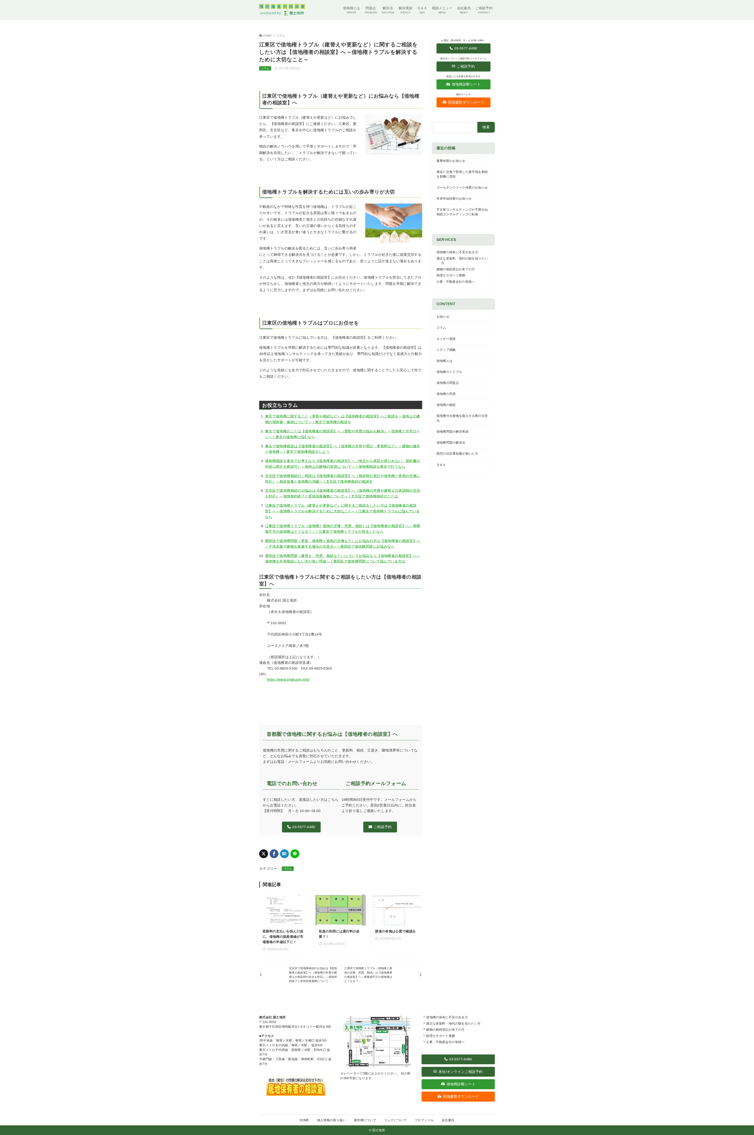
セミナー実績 (446, 338)
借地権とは (444, 360)
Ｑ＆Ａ (441, 464)
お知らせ (442, 316)
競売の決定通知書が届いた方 (457, 453)
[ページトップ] (745, 1126)
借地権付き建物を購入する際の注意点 (462, 418)
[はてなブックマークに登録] (284, 853)
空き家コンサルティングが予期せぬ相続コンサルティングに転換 (462, 212)
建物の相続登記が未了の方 (455, 269)
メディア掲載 (446, 349)
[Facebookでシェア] (274, 853)
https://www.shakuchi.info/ (288, 680)
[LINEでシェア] (294, 853)
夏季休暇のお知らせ (450, 160)
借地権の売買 (446, 393)
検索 (486, 127)
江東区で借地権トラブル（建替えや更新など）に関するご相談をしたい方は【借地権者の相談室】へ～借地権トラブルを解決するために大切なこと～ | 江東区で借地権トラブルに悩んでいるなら (342, 511)
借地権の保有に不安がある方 (457, 252)
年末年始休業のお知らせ (454, 198)
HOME (267, 35)
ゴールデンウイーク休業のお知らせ (462, 187)
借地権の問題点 (447, 382)
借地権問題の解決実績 (452, 431)
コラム (280, 35)
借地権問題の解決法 (450, 442)
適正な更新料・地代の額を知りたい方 (453, 1023)
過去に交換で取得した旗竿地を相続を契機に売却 (462, 174)
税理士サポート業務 (450, 275)
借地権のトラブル (449, 371)
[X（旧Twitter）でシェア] (263, 853)
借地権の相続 (446, 404)
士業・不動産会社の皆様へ (455, 281)
